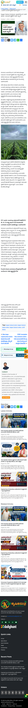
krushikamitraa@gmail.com (14, 616)
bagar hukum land (11, 325)
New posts (13, 8)
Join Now (22, 349)
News (2, 645)
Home (2, 638)
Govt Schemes (4, 643)
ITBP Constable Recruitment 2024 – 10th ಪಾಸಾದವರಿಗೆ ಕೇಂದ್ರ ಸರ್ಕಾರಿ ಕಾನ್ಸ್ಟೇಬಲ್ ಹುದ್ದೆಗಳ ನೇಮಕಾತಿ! (20, 338)
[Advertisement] (14, 55)
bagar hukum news (15, 327)
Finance (3, 650)
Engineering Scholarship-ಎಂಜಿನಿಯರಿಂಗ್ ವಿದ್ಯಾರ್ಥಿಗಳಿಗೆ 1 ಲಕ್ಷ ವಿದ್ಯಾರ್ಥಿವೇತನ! (14, 489)
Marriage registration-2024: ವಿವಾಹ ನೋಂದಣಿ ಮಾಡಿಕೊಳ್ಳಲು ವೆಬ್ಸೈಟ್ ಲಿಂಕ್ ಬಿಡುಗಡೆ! (7, 338)
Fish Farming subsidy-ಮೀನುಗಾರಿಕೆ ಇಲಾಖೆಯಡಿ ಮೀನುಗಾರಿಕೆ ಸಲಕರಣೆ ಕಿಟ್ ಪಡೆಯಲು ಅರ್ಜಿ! (12, 431)
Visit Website (6, 397)
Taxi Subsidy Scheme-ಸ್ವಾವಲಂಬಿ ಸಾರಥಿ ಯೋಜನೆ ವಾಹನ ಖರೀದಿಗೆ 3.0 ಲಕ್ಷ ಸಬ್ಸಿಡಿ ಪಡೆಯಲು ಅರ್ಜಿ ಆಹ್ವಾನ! (14, 460)
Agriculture (4, 641)
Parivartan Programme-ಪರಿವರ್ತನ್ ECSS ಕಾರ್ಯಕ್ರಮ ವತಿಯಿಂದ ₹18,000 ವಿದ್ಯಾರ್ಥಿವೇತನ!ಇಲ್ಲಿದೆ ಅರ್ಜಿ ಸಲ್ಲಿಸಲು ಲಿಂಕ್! (13, 583)
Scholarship (4, 647)
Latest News (4, 8)
